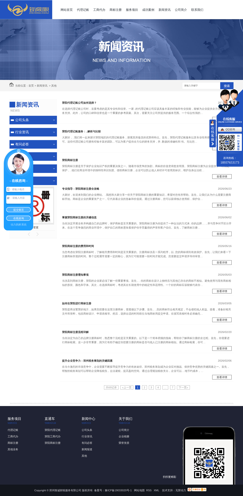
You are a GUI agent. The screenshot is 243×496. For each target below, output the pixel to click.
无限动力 (180, 490)
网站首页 (67, 9)
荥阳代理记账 (53, 429)
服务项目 (132, 9)
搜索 (227, 86)
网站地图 (139, 490)
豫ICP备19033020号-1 (118, 490)
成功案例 (148, 9)
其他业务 (13, 449)
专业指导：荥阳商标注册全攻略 (80, 188)
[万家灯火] (197, 490)
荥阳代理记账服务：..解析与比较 (81, 131)
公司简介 (181, 9)
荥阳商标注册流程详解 (75, 332)
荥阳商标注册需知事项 (75, 274)
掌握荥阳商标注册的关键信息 (79, 217)
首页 (31, 85)
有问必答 (22, 144)
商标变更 (33, 227)
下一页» (183, 387)
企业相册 (124, 436)
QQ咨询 (230, 129)
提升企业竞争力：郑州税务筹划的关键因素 (87, 360)
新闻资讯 (165, 9)
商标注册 (116, 9)
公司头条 (22, 120)
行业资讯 (22, 132)
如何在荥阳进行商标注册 (76, 303)
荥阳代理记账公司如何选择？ (79, 102)
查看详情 (222, 176)
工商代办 (99, 9)
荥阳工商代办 (53, 436)
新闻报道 (87, 449)
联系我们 (197, 9)
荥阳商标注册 (70, 160)
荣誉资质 (124, 442)
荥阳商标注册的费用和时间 (78, 246)
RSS (149, 490)
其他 (54, 85)
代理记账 (83, 9)
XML (157, 490)
